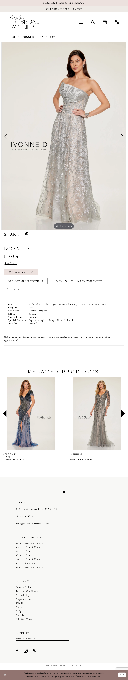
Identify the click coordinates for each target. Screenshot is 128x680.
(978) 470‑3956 (24, 516)
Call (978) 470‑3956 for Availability (79, 281)
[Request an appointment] (105, 22)
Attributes (13, 289)
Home (12, 37)
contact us (93, 337)
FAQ (18, 611)
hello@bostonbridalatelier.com (32, 524)
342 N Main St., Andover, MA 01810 (36, 509)
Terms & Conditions (27, 591)
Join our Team (24, 619)
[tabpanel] (64, 136)
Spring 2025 (48, 37)
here (99, 676)
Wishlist (20, 603)
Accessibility (23, 595)
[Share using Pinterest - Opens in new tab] (26, 234)
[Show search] (93, 22)
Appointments (23, 599)
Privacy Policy (24, 587)
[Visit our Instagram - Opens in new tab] (26, 651)
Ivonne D (28, 37)
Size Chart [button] (11, 263)
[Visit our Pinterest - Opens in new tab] (35, 651)
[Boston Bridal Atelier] (24, 22)
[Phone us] (117, 22)
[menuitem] (81, 22)
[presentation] (31, 413)
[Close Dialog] (5, 675)
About (19, 607)
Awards (20, 615)
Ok (122, 674)
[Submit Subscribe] (68, 639)
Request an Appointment (26, 281)
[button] (81, 22)
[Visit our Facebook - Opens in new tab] (17, 651)
